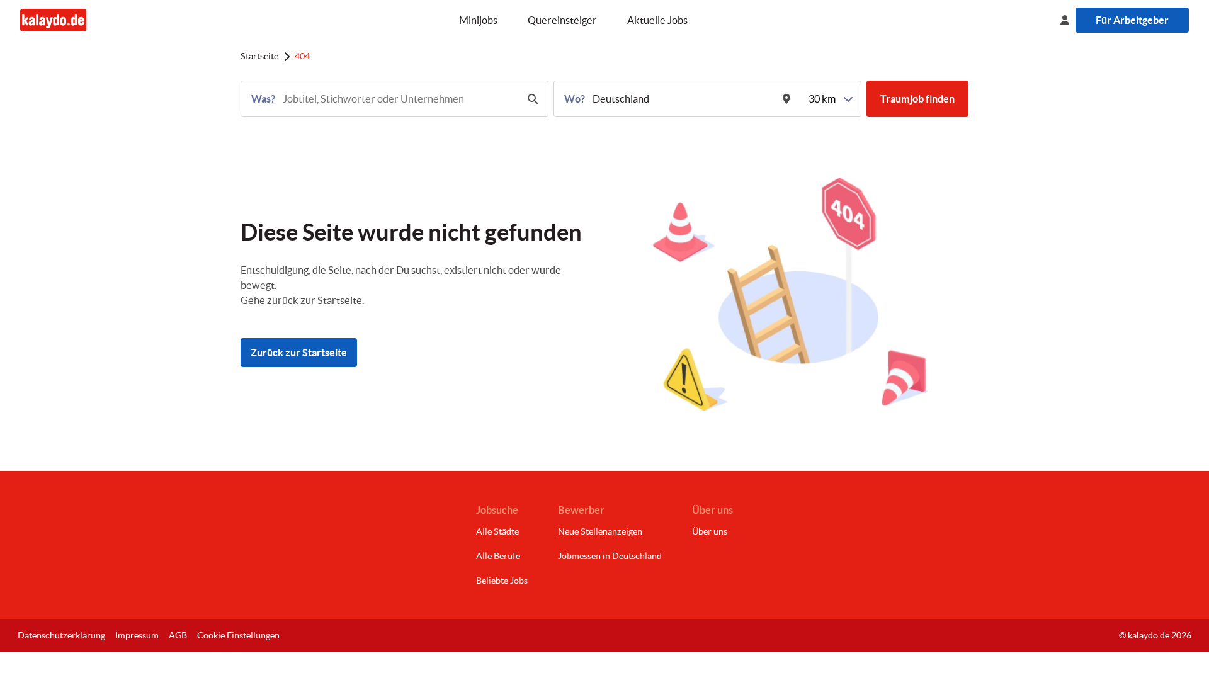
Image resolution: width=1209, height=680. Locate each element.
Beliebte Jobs (502, 580)
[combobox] (399, 99)
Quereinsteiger (562, 20)
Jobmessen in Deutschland (610, 556)
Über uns (709, 531)
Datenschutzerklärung (61, 635)
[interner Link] (53, 20)
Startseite (259, 56)
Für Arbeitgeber (1132, 20)
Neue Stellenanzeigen (600, 531)
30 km (822, 99)
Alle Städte (497, 531)
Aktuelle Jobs (657, 20)
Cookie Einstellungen (238, 635)
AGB (178, 635)
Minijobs (478, 20)
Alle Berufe (498, 556)
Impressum (137, 635)
